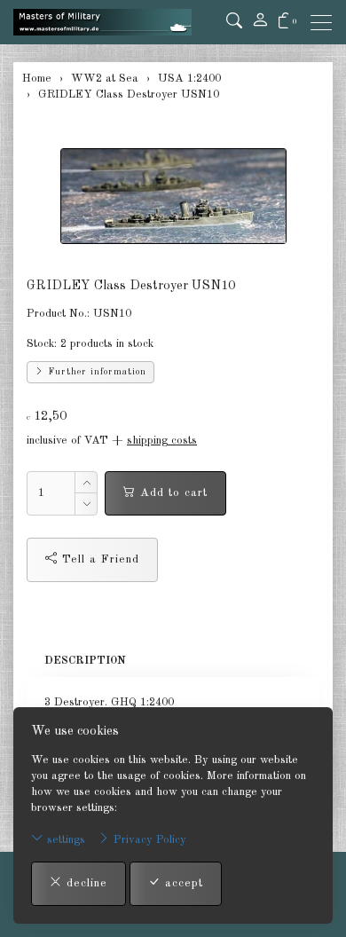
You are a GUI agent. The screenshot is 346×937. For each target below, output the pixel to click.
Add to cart (172, 493)
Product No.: (58, 313)
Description (85, 660)
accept (182, 883)
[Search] (234, 22)
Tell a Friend (98, 559)
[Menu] (325, 22)
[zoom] (173, 196)
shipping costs (162, 440)
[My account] (260, 22)
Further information (95, 371)
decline (84, 883)
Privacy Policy (148, 840)
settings (64, 840)
